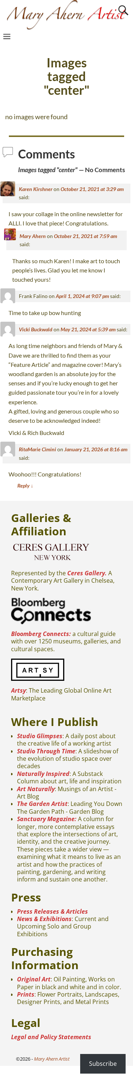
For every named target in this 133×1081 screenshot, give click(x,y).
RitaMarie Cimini (37, 449)
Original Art (34, 979)
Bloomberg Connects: (41, 634)
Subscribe (103, 1064)
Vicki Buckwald (35, 329)
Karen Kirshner (35, 189)
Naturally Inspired (43, 774)
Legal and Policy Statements (51, 1037)
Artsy (18, 690)
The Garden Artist (42, 804)
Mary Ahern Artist (51, 1058)
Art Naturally (36, 789)
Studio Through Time (46, 751)
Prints (25, 994)
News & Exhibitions (44, 919)
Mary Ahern (33, 236)
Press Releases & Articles (52, 911)
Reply (25, 485)
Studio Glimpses (39, 736)
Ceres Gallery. (87, 573)
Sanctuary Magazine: (46, 819)
